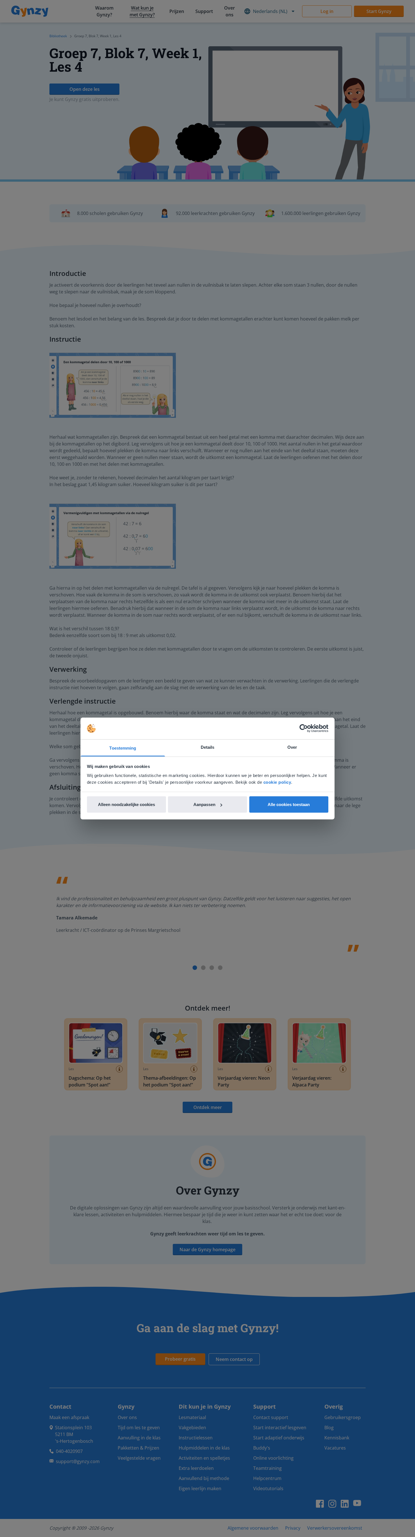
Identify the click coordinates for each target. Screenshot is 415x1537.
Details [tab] (208, 747)
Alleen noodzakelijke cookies (126, 804)
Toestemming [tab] (122, 747)
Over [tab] (292, 747)
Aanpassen (204, 804)
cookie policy (277, 782)
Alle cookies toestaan (289, 804)
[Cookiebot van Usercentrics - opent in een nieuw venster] (303, 728)
